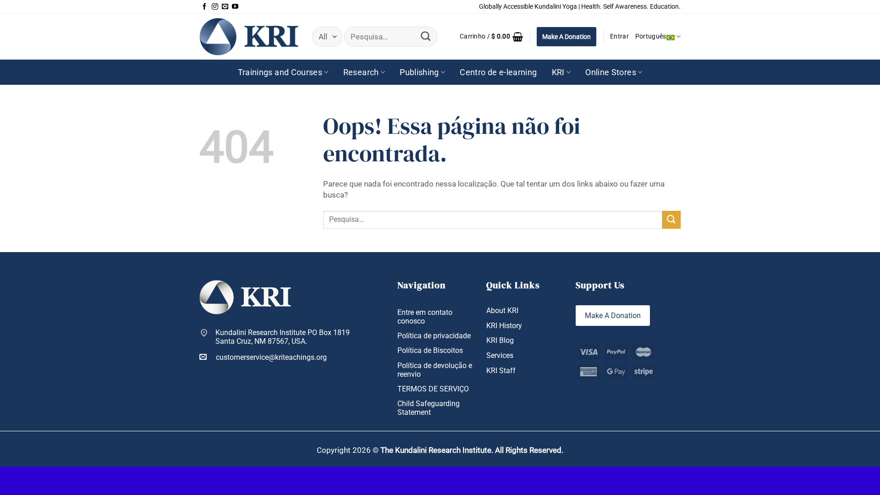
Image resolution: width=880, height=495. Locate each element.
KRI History (504, 325)
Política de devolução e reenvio (434, 370)
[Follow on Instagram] (215, 7)
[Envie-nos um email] (225, 7)
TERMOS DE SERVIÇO (433, 389)
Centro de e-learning (498, 72)
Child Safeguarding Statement (428, 408)
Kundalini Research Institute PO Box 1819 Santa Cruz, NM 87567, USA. (282, 337)
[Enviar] (425, 37)
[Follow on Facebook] (204, 7)
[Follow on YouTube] (235, 7)
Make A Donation (566, 36)
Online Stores (610, 72)
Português (650, 36)
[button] (491, 37)
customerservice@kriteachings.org (271, 357)
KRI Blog (500, 340)
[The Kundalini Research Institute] (248, 36)
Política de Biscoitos (430, 350)
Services (499, 355)
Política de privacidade (434, 335)
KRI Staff (501, 370)
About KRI (502, 310)
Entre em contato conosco (424, 316)
